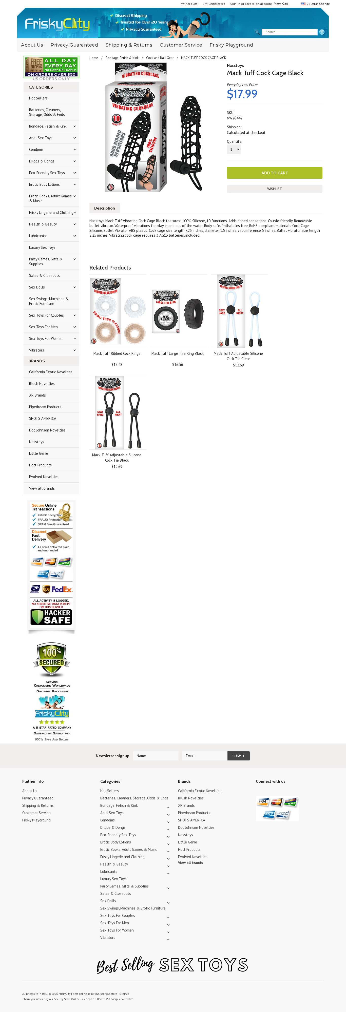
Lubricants (37, 235)
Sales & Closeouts (44, 275)
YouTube (268, 791)
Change (324, 4)
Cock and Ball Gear (160, 58)
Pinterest (277, 791)
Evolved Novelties (44, 476)
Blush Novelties (42, 383)
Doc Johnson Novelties (47, 430)
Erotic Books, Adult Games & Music (50, 198)
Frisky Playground (231, 45)
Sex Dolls (37, 287)
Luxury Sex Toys (42, 247)
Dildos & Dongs (41, 161)
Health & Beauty (43, 224)
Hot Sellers (38, 98)
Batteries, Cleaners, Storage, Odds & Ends (47, 112)
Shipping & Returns (129, 45)
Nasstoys (36, 441)
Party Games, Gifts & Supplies (46, 261)
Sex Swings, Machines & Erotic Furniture (48, 301)
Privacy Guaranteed (74, 45)
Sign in (235, 4)
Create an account (258, 4)
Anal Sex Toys (40, 137)
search (322, 32)
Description (104, 208)
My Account (189, 4)
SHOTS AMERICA (42, 418)
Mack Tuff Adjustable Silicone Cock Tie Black (116, 457)
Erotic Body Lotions (44, 184)
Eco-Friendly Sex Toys (47, 172)
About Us (32, 45)
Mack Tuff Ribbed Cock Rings (116, 353)
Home (93, 58)
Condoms (36, 149)
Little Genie (38, 453)
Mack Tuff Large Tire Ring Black (177, 353)
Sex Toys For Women (46, 338)
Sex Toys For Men (43, 326)
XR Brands (37, 395)
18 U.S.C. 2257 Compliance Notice (113, 999)
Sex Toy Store (62, 999)
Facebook (285, 791)
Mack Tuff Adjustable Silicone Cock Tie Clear (238, 356)
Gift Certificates (213, 4)
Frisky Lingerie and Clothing (51, 212)
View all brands (42, 488)
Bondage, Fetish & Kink (48, 126)
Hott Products (40, 465)
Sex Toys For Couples (46, 315)
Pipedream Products (45, 406)
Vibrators (36, 350)
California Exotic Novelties (50, 371)
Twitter (259, 791)
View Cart (281, 3)
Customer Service (181, 45)
